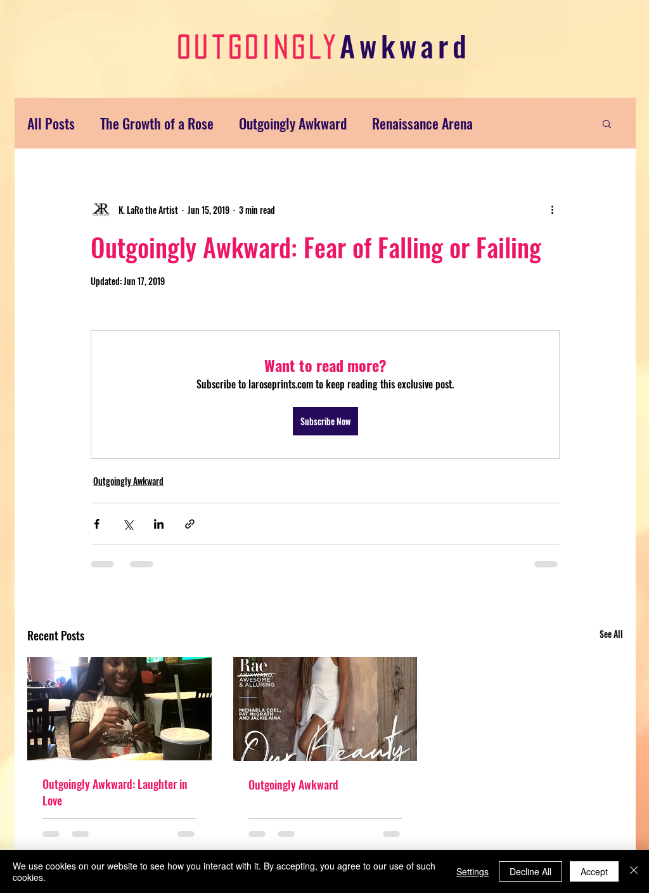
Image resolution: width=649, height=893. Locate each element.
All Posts (51, 123)
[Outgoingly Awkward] (325, 709)
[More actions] (552, 209)
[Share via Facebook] (97, 524)
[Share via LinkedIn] (159, 524)
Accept (594, 871)
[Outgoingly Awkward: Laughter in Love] (119, 708)
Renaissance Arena (422, 123)
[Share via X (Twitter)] (128, 524)
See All (611, 633)
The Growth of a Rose (157, 123)
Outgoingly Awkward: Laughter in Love (115, 792)
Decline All (530, 871)
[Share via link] (190, 524)
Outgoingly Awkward (293, 123)
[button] (607, 123)
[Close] (633, 871)
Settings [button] (472, 871)
